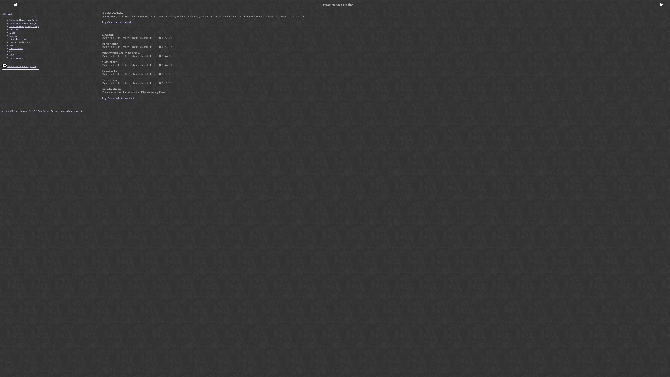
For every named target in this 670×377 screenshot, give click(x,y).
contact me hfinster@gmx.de (21, 66)
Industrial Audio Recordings (22, 23)
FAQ (11, 54)
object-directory (17, 58)
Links (12, 32)
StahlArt (7, 14)
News (11, 45)
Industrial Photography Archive (24, 20)
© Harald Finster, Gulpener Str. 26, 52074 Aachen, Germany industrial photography (42, 111)
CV (11, 51)
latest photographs (18, 39)
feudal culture (16, 48)
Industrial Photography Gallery (24, 26)
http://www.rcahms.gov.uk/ (117, 22)
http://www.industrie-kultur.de (118, 98)
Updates (13, 36)
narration (13, 29)
